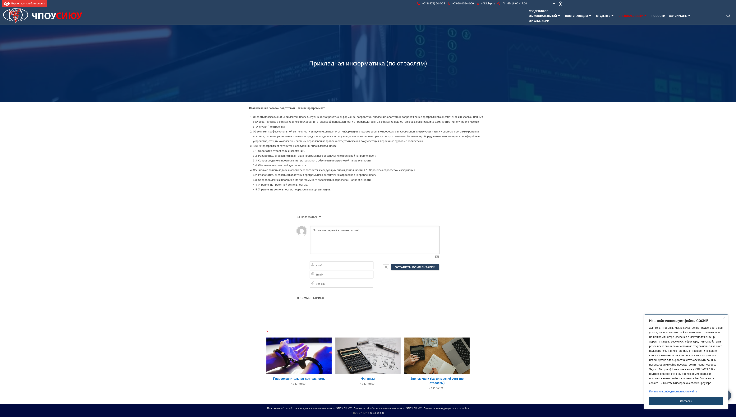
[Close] (724, 317)
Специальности (631, 15)
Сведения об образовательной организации (543, 15)
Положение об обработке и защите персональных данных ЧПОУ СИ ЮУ (309, 408)
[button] (728, 16)
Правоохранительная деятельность (299, 379)
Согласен (686, 401)
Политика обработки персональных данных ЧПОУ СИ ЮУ (388, 408)
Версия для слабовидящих (27, 3)
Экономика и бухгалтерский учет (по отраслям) (437, 381)
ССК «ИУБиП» (678, 15)
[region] (686, 361)
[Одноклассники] (560, 3)
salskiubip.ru (377, 413)
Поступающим (576, 15)
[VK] (554, 3)
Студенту (603, 15)
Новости (658, 15)
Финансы (368, 379)
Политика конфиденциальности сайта (446, 408)
